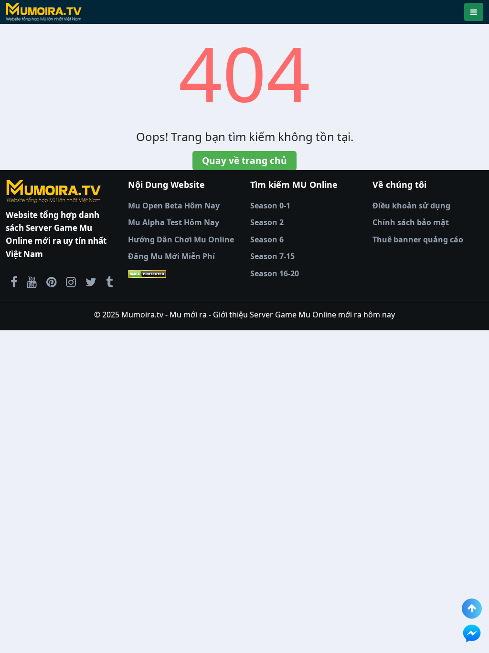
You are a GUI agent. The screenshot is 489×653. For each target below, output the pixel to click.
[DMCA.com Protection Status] (183, 274)
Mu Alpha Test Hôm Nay (173, 222)
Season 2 (267, 222)
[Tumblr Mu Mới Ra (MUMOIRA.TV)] (109, 281)
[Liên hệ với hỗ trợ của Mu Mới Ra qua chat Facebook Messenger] (472, 633)
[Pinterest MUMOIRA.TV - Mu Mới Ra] (51, 281)
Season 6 (267, 239)
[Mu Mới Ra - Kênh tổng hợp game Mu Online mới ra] (32, 281)
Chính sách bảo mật (410, 222)
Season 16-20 (274, 273)
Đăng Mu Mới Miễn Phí (171, 256)
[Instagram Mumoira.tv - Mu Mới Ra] (71, 281)
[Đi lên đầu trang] (472, 609)
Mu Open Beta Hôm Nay (174, 205)
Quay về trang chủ (244, 160)
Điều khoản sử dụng (411, 205)
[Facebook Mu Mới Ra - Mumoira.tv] (14, 281)
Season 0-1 (270, 205)
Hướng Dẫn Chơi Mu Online (181, 239)
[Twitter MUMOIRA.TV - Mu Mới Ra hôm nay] (90, 281)
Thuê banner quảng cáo (417, 239)
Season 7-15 (272, 256)
